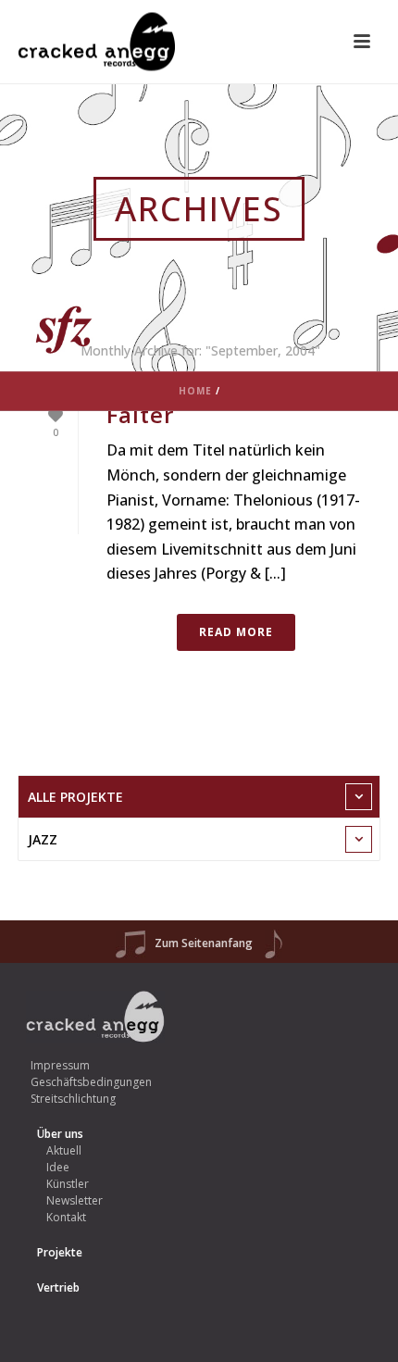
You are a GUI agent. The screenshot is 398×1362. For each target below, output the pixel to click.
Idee (57, 1167)
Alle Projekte (75, 797)
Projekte (59, 1252)
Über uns (60, 1134)
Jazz (42, 839)
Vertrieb (58, 1287)
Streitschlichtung (73, 1098)
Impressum (60, 1065)
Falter (140, 414)
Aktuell (63, 1150)
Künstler (67, 1184)
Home (195, 390)
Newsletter (74, 1200)
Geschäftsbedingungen (91, 1082)
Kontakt (66, 1217)
